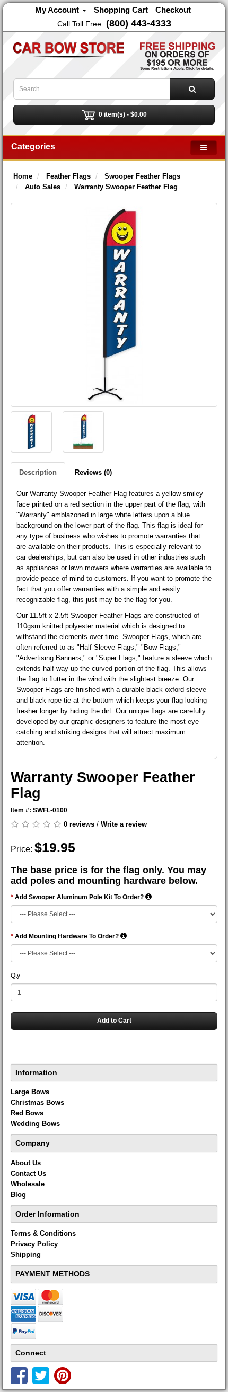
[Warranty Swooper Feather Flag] (114, 305)
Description (38, 472)
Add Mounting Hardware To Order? (67, 936)
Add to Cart (114, 1020)
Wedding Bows (35, 1124)
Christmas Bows (37, 1102)
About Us (26, 1163)
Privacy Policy (34, 1244)
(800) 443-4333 (138, 23)
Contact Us (28, 1173)
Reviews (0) (93, 472)
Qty (15, 975)
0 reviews (79, 824)
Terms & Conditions (43, 1233)
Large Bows (30, 1092)
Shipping (26, 1254)
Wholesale (28, 1184)
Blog (18, 1195)
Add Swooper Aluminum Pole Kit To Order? (80, 897)
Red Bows (27, 1113)
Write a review (124, 824)
